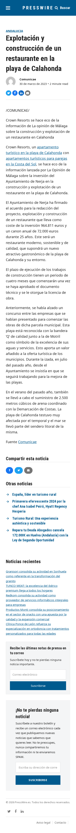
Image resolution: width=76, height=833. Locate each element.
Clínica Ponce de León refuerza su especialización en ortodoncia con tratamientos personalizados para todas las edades (37, 628)
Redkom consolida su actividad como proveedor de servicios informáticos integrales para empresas (37, 600)
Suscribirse (38, 686)
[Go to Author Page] (11, 81)
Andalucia (14, 31)
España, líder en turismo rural (34, 494)
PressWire (38, 8)
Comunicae (27, 79)
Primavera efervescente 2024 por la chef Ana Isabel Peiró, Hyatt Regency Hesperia (39, 506)
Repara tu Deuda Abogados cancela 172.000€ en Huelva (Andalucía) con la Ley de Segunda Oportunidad (40, 535)
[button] (8, 8)
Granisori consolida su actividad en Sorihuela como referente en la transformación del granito (36, 576)
